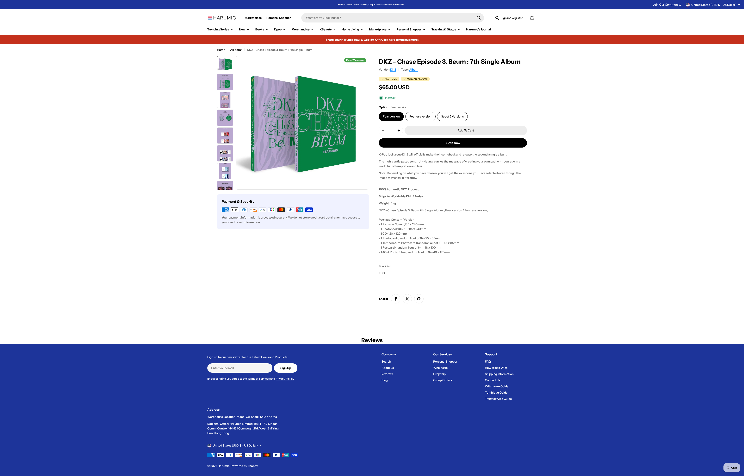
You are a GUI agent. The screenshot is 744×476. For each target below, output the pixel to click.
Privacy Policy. (285, 378)
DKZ (393, 69)
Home (221, 50)
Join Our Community (667, 4)
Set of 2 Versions (452, 116)
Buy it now (453, 143)
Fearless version (420, 116)
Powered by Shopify (244, 466)
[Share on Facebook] (395, 298)
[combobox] (392, 17)
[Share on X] (407, 298)
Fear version (391, 116)
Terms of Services (258, 378)
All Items (236, 50)
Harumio (223, 466)
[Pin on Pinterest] (419, 298)
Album (413, 69)
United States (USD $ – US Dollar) (713, 5)
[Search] (478, 18)
